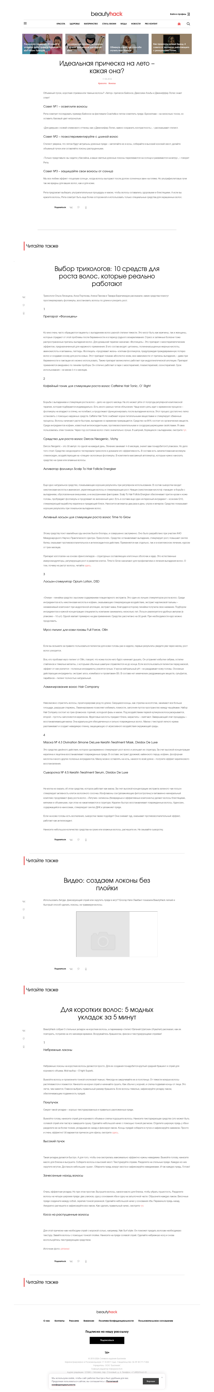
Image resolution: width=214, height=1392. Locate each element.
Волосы (112, 84)
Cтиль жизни (109, 24)
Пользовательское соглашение (155, 1321)
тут (184, 430)
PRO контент (151, 24)
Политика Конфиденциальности (116, 1321)
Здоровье (75, 24)
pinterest (65, 1249)
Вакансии (89, 1321)
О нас (46, 1321)
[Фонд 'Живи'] (179, 24)
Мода (124, 24)
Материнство (91, 24)
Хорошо (151, 1381)
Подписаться (107, 1340)
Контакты (59, 1321)
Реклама (74, 1321)
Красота (61, 24)
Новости (136, 24)
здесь (88, 566)
